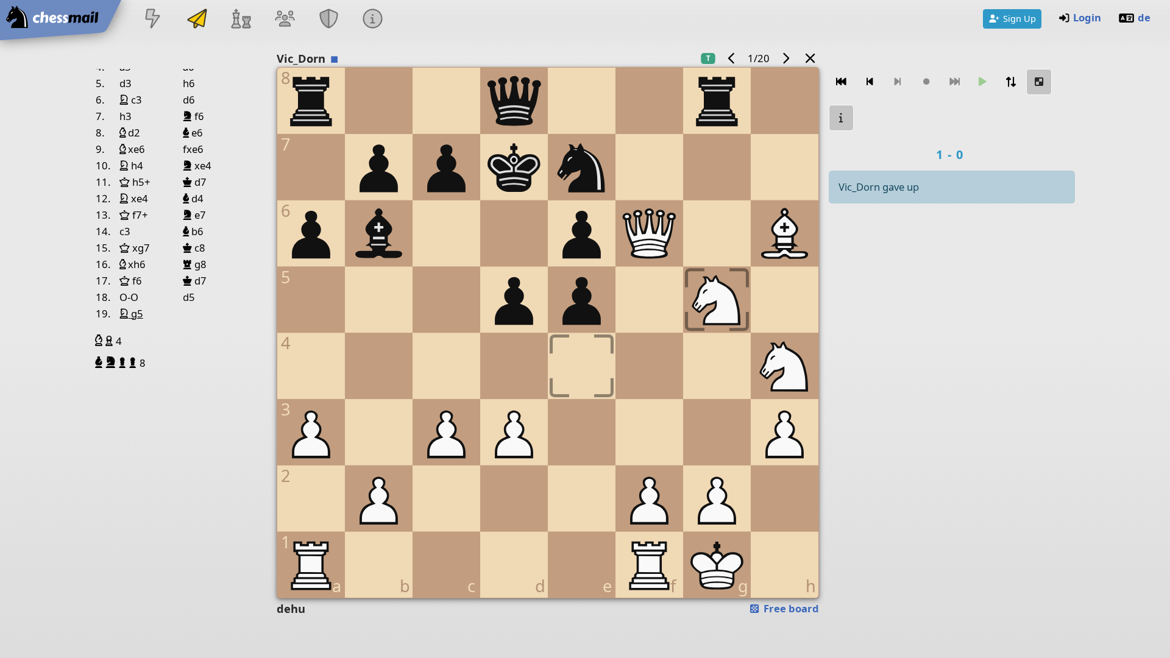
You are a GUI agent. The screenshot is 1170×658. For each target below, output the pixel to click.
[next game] (785, 58)
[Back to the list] (809, 58)
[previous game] (731, 58)
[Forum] (285, 19)
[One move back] (869, 82)
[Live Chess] (153, 19)
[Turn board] (1011, 82)
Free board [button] (790, 608)
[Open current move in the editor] (1039, 82)
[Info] (373, 19)
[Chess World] (241, 19)
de (1144, 17)
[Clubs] (329, 19)
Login (1087, 17)
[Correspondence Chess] (197, 19)
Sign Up (1019, 18)
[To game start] (841, 82)
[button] (100, 340)
